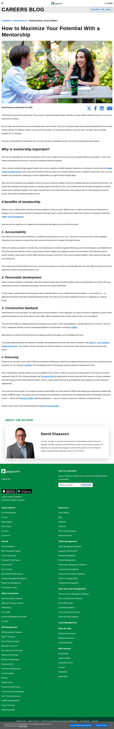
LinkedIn (28, 365)
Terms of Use (21, 721)
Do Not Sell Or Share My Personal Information (59, 721)
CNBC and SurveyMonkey (13, 217)
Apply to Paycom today (49, 406)
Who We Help (64, 628)
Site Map (95, 721)
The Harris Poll (47, 376)
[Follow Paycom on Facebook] (14, 483)
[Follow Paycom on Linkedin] (3, 483)
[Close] (111, 725)
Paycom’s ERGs (27, 398)
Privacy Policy (33, 721)
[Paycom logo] (57, 3)
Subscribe (86, 485)
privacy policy (23, 726)
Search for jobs (101, 10)
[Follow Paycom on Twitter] (9, 483)
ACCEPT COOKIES (101, 725)
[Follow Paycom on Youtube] (25, 483)
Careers (6, 21)
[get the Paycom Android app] (24, 491)
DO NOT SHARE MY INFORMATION (80, 725)
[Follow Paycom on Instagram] (19, 483)
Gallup (74, 327)
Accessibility (84, 721)
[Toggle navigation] (2, 3)
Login (109, 3)
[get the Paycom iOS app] (8, 491)
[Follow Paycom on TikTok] (30, 483)
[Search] (103, 3)
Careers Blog (20, 21)
